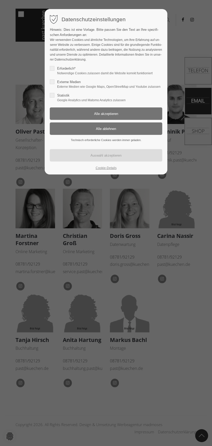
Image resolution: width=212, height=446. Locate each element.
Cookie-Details (106, 168)
